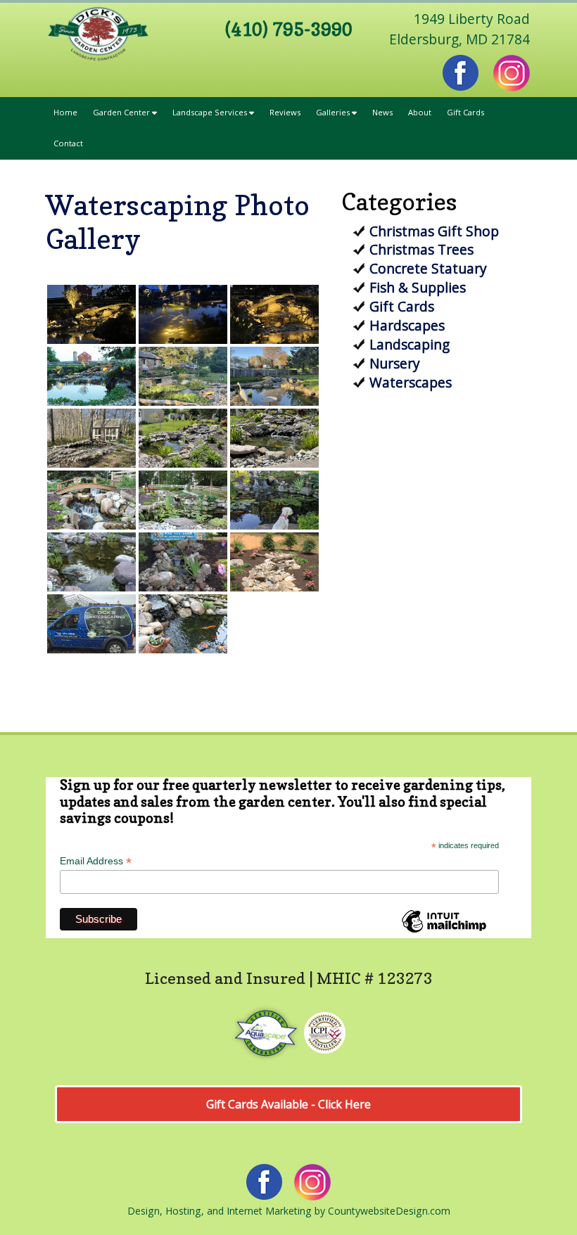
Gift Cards (465, 112)
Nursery (394, 363)
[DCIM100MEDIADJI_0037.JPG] (91, 376)
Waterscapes (410, 382)
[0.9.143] (91, 500)
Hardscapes (407, 325)
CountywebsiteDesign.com (389, 1210)
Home (65, 112)
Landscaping (409, 344)
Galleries (334, 112)
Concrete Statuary (428, 268)
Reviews (285, 112)
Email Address (96, 861)
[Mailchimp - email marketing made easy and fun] (444, 932)
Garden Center (122, 112)
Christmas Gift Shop (434, 231)
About (419, 112)
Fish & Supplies (417, 287)
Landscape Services (210, 112)
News (382, 112)
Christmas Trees (421, 249)
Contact (68, 143)
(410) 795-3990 (289, 29)
